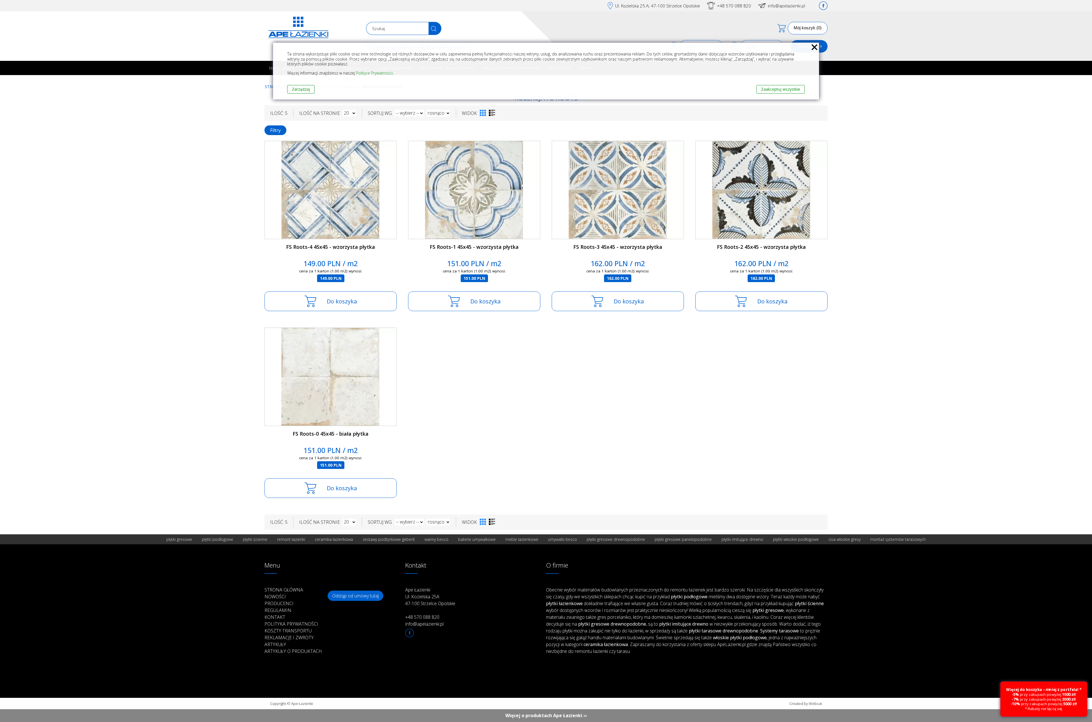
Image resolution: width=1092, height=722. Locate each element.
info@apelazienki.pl (786, 6)
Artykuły (275, 644)
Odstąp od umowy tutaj (355, 596)
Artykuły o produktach (293, 651)
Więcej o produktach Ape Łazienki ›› (546, 715)
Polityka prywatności (291, 624)
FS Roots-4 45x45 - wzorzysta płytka (330, 246)
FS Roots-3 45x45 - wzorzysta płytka (617, 246)
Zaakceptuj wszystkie (780, 89)
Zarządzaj (301, 89)
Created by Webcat (805, 703)
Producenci (278, 603)
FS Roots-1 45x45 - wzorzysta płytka (474, 246)
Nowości (275, 596)
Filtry (275, 130)
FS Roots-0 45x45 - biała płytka (331, 433)
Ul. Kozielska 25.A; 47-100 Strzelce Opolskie (657, 6)
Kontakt (274, 617)
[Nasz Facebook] (823, 5)
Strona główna (283, 590)
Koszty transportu (288, 631)
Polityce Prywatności (374, 73)
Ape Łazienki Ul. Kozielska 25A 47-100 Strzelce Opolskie (430, 597)
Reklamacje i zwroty (289, 637)
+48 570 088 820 (734, 6)
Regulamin (277, 610)
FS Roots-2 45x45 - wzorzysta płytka (761, 246)
